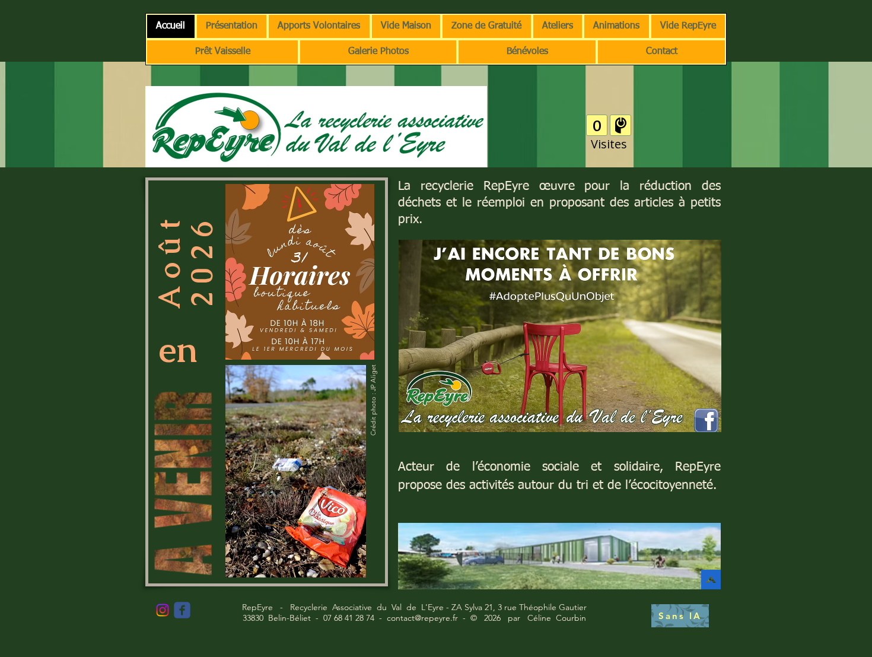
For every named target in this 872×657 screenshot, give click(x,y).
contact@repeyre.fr (422, 617)
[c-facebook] (182, 610)
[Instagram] (162, 610)
